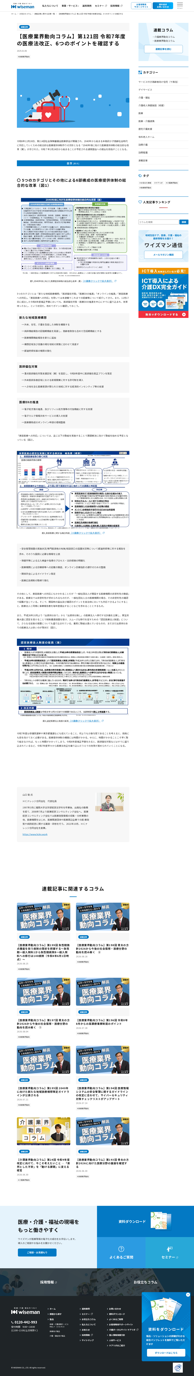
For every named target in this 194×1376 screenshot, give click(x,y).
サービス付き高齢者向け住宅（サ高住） (158, 81)
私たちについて (50, 5)
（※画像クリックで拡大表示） (98, 281)
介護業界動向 (24, 1180)
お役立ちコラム (25, 13)
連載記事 (24, 27)
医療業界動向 (24, 56)
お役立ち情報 (146, 183)
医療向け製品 (55, 1331)
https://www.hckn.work (35, 834)
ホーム (13, 13)
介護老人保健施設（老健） (152, 105)
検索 (184, 222)
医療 (140, 113)
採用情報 (114, 5)
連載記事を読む (163, 49)
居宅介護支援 (145, 129)
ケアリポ (159, 183)
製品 (52, 1319)
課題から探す (56, 1314)
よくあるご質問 (116, 1319)
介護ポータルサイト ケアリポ (122, 1329)
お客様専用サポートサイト (121, 1324)
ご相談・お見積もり (37, 1252)
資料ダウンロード (117, 1314)
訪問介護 (143, 144)
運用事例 (86, 5)
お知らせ (86, 1329)
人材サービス (115, 1340)
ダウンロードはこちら (166, 1352)
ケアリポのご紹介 (117, 1345)
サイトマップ (88, 1340)
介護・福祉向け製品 (57, 1336)
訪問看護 (143, 152)
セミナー (99, 5)
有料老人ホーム (146, 137)
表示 (76, 163)
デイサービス (145, 89)
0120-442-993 (26, 1322)
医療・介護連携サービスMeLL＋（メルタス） (59, 1325)
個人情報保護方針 (117, 1335)
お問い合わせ (115, 1308)
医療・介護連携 (146, 121)
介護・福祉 (144, 97)
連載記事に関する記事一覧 (44, 13)
